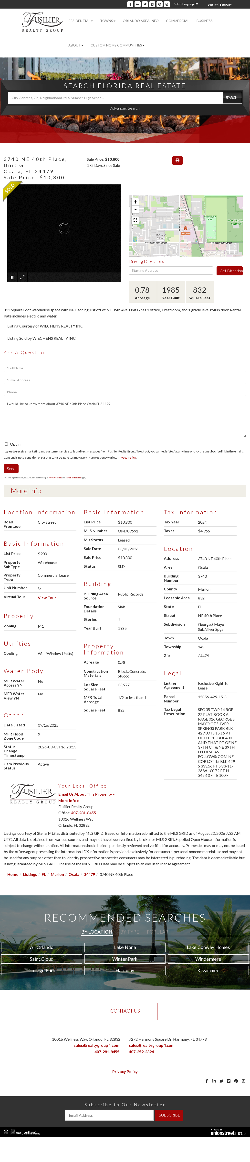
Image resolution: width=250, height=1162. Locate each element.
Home (12, 874)
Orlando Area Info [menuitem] (141, 21)
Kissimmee (208, 970)
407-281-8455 (83, 812)
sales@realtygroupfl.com (96, 1045)
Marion (57, 874)
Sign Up (225, 4)
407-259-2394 (141, 1051)
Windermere (208, 959)
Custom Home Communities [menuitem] (116, 45)
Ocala (74, 874)
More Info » (68, 800)
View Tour (47, 597)
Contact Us (125, 1011)
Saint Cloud (41, 959)
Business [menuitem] (205, 21)
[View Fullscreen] (135, 220)
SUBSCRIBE (169, 1115)
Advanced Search (125, 108)
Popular (157, 932)
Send (11, 468)
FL (44, 874)
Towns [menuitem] (106, 21)
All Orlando (41, 947)
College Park (41, 970)
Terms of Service (73, 477)
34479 (89, 874)
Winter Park (124, 959)
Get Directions (231, 270)
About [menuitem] (74, 45)
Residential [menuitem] (79, 21)
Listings (30, 874)
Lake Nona (125, 947)
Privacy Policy (126, 457)
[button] (232, 98)
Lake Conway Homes (208, 947)
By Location (96, 932)
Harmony (124, 970)
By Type (129, 932)
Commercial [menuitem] (177, 21)
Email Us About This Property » (86, 794)
